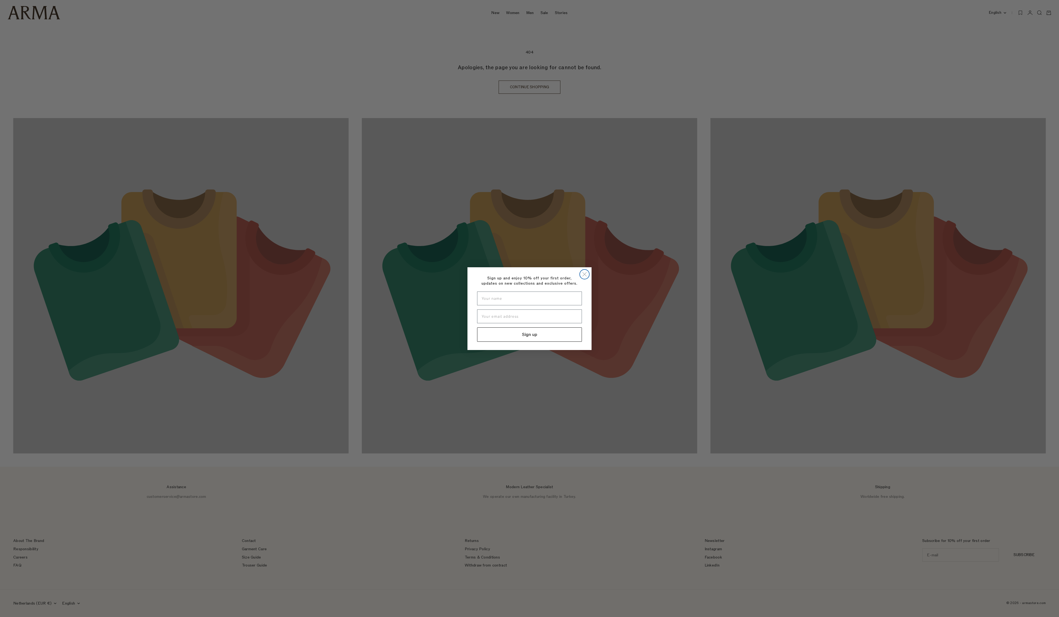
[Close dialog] (584, 274)
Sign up (529, 335)
